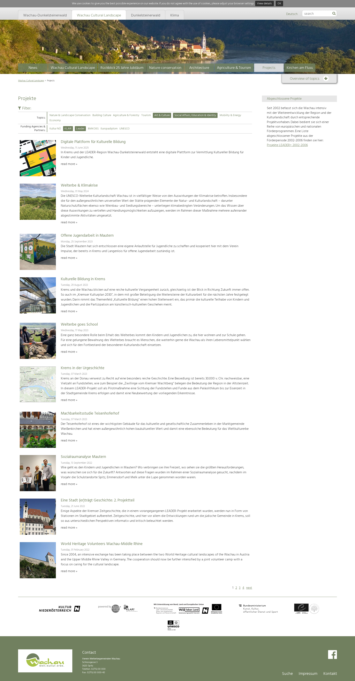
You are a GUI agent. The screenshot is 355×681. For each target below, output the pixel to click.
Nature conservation (165, 68)
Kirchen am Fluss (300, 68)
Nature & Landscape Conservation (70, 115)
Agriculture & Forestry (126, 115)
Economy (55, 120)
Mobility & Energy (230, 115)
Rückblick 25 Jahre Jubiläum (122, 68)
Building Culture (101, 115)
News (33, 68)
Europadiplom (109, 128)
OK (279, 3)
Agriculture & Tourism (234, 68)
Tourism (146, 115)
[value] (334, 13)
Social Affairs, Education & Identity (195, 115)
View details (264, 3)
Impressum (308, 674)
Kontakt (330, 674)
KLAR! (68, 128)
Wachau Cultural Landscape (73, 68)
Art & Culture (162, 115)
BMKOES (93, 128)
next (249, 588)
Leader (80, 128)
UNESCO (124, 128)
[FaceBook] (332, 655)
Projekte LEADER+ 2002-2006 (287, 145)
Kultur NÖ (55, 128)
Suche (287, 674)
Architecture (199, 68)
